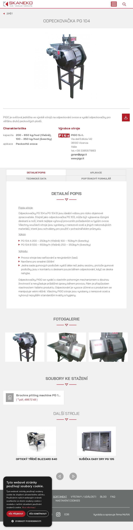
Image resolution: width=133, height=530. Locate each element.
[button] (27, 521)
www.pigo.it (77, 158)
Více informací (29, 507)
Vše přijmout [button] (16, 513)
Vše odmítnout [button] (38, 513)
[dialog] (27, 502)
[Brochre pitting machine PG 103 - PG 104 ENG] (126, 117)
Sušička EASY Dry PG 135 (96, 459)
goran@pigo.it (79, 154)
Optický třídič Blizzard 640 (36, 459)
